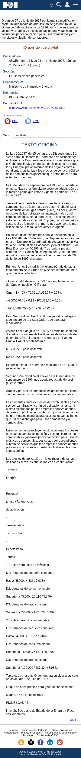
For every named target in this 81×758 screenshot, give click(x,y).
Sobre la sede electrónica (35, 730)
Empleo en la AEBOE (47, 735)
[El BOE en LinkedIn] (50, 744)
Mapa (55, 730)
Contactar (13, 730)
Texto (6, 135)
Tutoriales (28, 735)
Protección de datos (31, 732)
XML (36, 121)
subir (73, 719)
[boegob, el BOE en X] (31, 744)
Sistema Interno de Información (61, 732)
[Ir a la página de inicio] (10, 6)
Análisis (21, 135)
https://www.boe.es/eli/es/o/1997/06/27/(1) (37, 107)
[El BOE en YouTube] (60, 744)
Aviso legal (67, 730)
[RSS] (21, 744)
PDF (15, 121)
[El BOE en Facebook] (40, 744)
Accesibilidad (11, 732)
